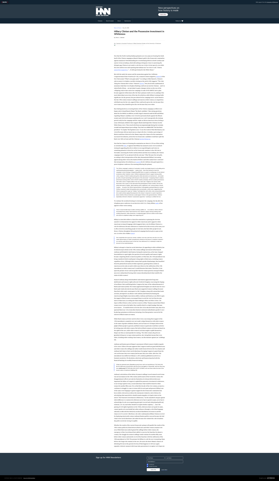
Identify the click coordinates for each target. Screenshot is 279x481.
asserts (142, 83)
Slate (125, 146)
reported (138, 162)
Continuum (151, 464)
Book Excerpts (110, 21)
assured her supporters (121, 70)
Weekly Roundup (153, 466)
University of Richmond (272, 2)
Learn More (164, 469)
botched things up (145, 139)
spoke (157, 203)
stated (132, 233)
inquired (158, 76)
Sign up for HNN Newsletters (29, 478)
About (119, 21)
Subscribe (163, 14)
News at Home (117, 28)
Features (100, 21)
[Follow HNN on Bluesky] (182, 21)
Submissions (127, 21)
